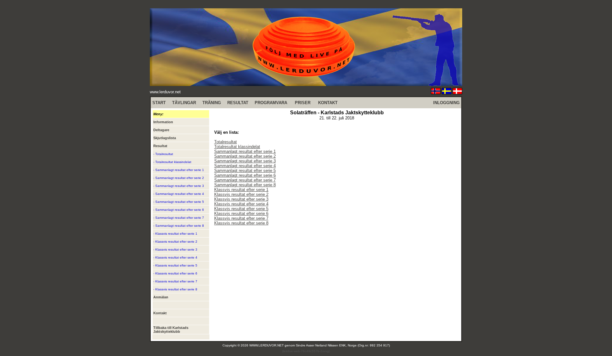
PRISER (302, 102)
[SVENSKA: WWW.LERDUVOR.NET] (446, 92)
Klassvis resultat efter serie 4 (241, 204)
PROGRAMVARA (271, 102)
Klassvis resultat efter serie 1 (241, 189)
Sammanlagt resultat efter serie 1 (245, 151)
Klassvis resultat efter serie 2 (241, 194)
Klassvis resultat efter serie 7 (241, 218)
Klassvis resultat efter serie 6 (241, 213)
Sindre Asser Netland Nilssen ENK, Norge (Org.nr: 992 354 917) (343, 345)
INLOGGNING (446, 102)
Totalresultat (225, 141)
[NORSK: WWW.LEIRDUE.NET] (436, 92)
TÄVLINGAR (184, 102)
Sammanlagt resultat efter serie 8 (245, 184)
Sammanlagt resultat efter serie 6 (245, 175)
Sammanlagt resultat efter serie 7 (245, 180)
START (159, 102)
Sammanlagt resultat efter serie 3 (245, 161)
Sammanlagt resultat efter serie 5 (245, 170)
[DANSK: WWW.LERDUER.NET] (457, 92)
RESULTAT (237, 102)
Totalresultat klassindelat (237, 146)
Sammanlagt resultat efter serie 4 (245, 165)
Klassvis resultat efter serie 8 (241, 223)
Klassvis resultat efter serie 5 (241, 208)
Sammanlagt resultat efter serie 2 (245, 156)
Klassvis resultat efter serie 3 (241, 199)
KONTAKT (328, 102)
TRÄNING (211, 102)
